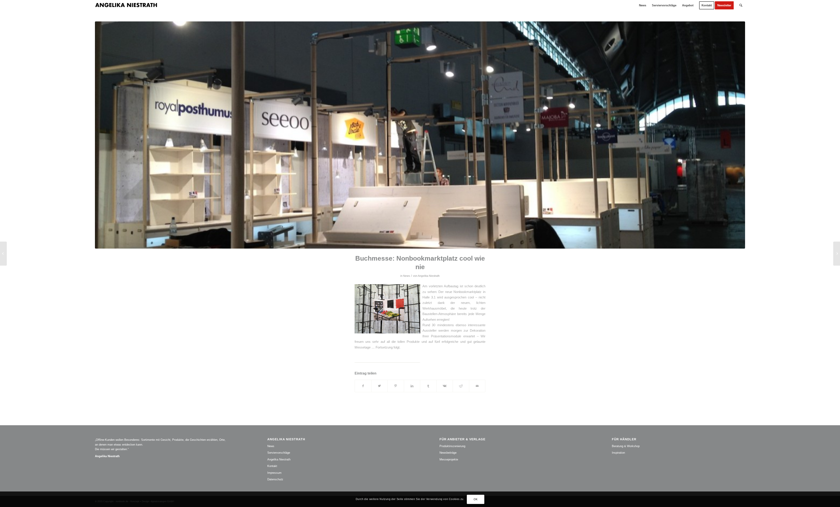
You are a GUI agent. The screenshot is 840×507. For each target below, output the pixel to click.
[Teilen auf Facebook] (363, 386)
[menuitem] (642, 5)
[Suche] (741, 5)
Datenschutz (275, 479)
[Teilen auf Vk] (445, 386)
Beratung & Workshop (626, 446)
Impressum (274, 472)
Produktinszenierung (452, 446)
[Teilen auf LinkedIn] (412, 386)
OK (476, 499)
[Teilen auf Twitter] (379, 386)
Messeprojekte (448, 459)
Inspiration (618, 452)
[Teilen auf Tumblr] (428, 386)
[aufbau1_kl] (420, 135)
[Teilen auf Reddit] (461, 386)
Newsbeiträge (448, 452)
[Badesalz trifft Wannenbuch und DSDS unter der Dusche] (3, 254)
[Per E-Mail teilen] (477, 386)
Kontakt (272, 466)
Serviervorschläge (278, 452)
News (406, 275)
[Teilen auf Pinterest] (396, 386)
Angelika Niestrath (429, 275)
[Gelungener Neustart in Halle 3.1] (836, 254)
